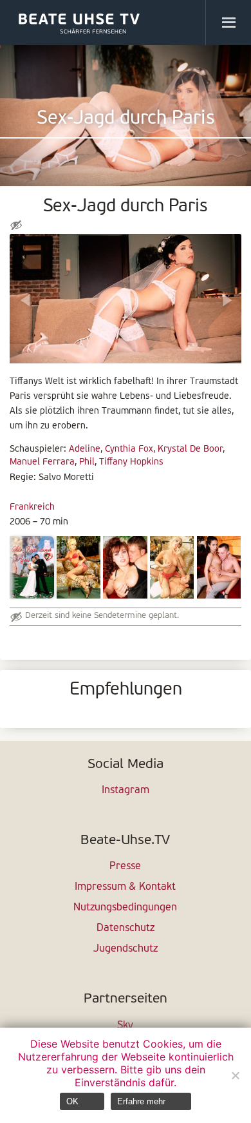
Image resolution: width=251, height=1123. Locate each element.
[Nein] (234, 1075)
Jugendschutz (125, 949)
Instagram (125, 790)
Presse (125, 866)
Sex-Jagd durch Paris (125, 119)
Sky (125, 1026)
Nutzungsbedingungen (125, 908)
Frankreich (32, 507)
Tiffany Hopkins (131, 462)
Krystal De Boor (190, 449)
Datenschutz (125, 928)
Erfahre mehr (141, 1101)
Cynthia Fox (129, 449)
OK (72, 1101)
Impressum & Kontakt (125, 887)
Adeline (84, 449)
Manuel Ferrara (42, 462)
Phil (87, 462)
